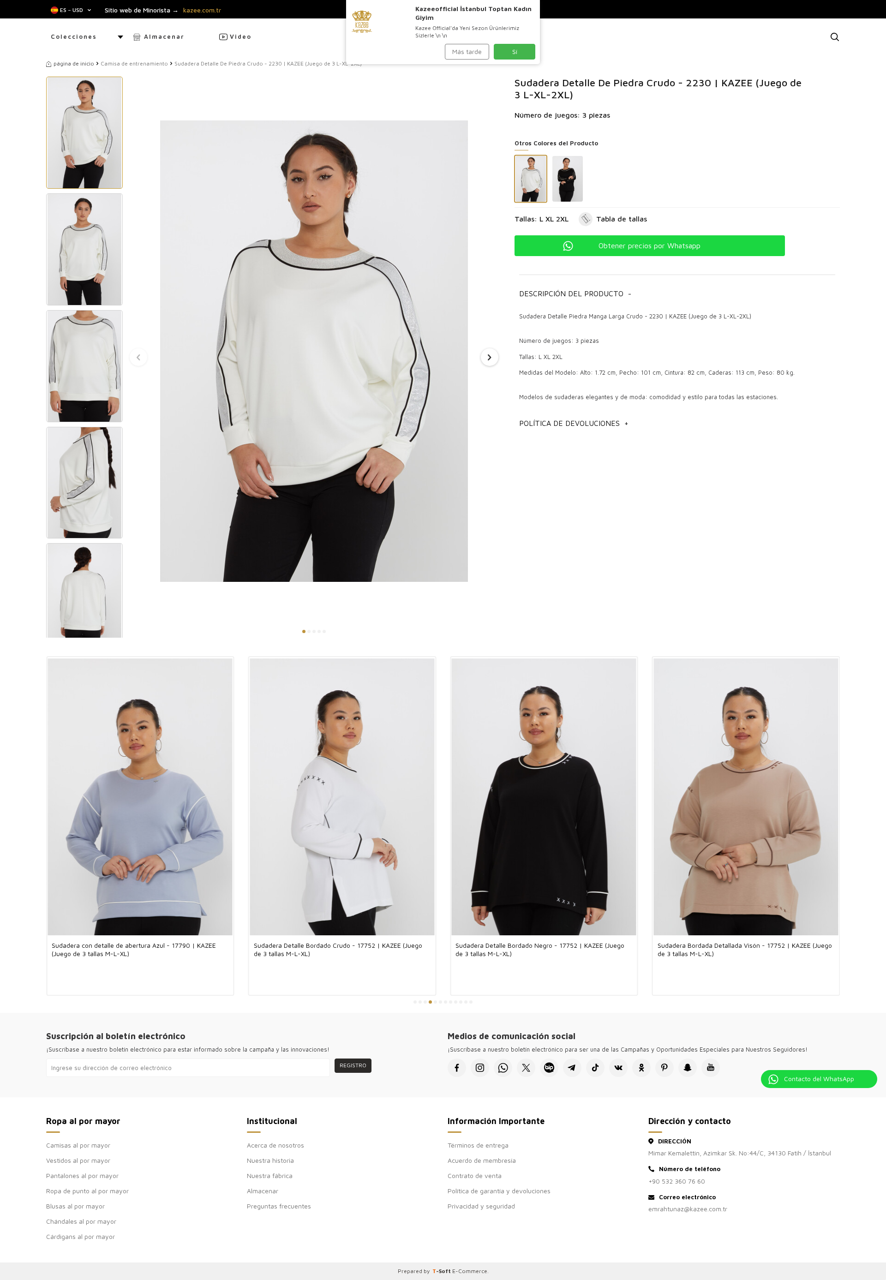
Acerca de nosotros (275, 1145)
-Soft (442, 1271)
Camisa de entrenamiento (134, 63)
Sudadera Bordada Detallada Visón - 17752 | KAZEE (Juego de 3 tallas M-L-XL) (745, 949)
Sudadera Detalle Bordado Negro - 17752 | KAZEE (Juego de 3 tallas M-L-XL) (539, 949)
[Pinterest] (664, 1068)
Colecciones (74, 36)
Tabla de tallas (621, 219)
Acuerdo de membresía (482, 1160)
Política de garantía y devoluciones (499, 1191)
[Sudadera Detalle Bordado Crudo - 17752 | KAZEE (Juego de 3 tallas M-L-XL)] (342, 796)
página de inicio (74, 63)
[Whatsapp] (503, 1068)
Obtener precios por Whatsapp (649, 245)
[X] (526, 1068)
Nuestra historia (270, 1160)
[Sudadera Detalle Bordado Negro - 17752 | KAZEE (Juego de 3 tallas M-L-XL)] (544, 796)
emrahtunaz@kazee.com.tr (687, 1209)
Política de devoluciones (574, 423)
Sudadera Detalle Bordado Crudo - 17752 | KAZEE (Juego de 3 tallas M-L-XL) (338, 949)
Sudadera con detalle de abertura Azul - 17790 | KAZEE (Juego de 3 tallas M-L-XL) (134, 949)
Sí (514, 51)
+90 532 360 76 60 (676, 1181)
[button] (303, 631)
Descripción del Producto (575, 293)
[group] (314, 351)
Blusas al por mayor (75, 1206)
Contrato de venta (475, 1175)
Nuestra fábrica (270, 1175)
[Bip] (549, 1068)
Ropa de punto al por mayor (87, 1191)
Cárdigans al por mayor (80, 1236)
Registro (353, 1065)
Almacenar (164, 36)
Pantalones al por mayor (82, 1175)
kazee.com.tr (202, 10)
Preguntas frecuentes (279, 1206)
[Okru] (641, 1068)
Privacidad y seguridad (481, 1206)
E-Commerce (469, 1271)
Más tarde (467, 51)
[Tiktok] (595, 1068)
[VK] (618, 1068)
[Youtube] (710, 1068)
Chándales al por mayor (81, 1221)
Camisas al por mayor (78, 1145)
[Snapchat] (687, 1068)
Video (240, 36)
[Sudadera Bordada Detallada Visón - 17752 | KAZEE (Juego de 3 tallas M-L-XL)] (746, 796)
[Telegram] (572, 1068)
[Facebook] (457, 1068)
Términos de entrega (478, 1145)
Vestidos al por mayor (78, 1160)
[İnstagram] (480, 1068)
